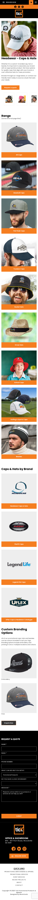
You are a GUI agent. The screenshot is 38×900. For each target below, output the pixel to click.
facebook (15, 7)
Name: (3, 744)
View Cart (31, 2)
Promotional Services (19, 874)
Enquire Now (11, 2)
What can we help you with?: (12, 770)
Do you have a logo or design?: (14, 779)
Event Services (19, 877)
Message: (5, 788)
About (19, 882)
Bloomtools (24, 894)
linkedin (19, 7)
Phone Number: (7, 762)
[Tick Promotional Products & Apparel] (19, 13)
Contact (19, 885)
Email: (3, 753)
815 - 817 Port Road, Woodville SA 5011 (18, 842)
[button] (10, 87)
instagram (22, 7)
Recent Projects (19, 880)
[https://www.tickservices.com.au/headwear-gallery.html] (12, 99)
